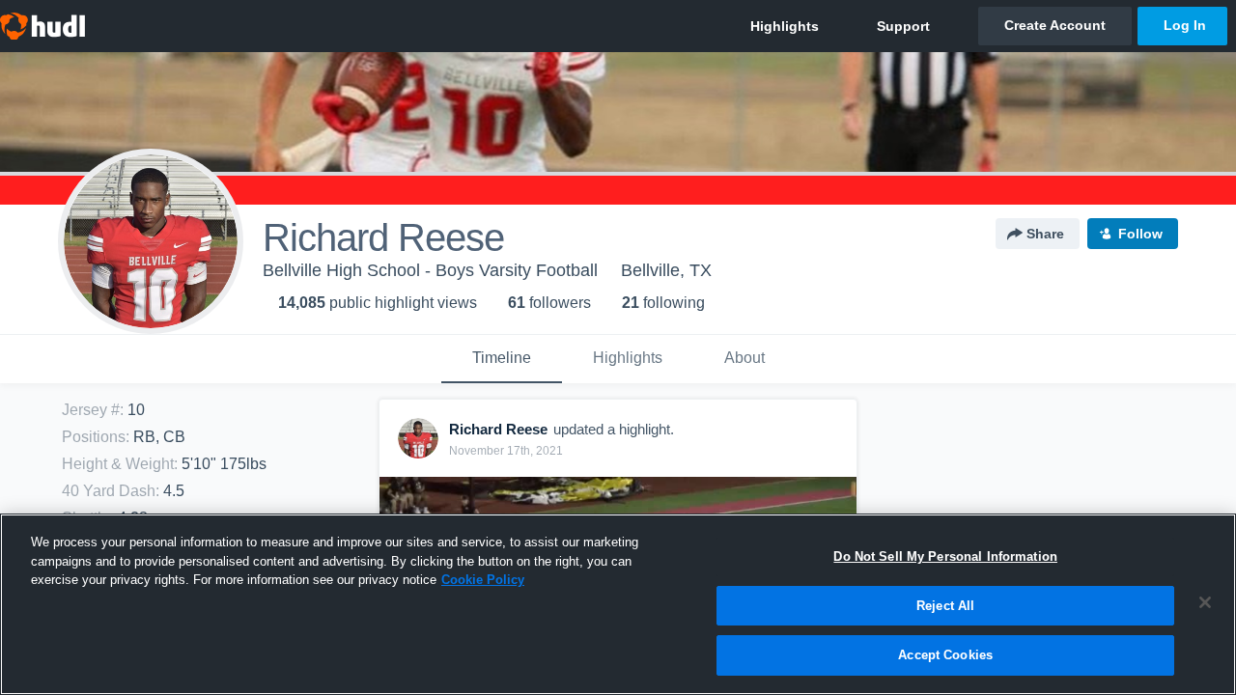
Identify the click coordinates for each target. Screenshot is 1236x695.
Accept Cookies (945, 655)
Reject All (945, 605)
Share (1045, 233)
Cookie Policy (482, 579)
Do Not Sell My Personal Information (945, 556)
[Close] (1205, 602)
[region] (618, 604)
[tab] (501, 359)
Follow (1140, 233)
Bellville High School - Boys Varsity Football (430, 270)
